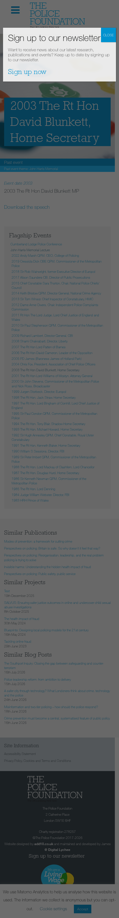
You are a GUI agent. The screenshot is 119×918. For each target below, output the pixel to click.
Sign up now (27, 71)
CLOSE (108, 35)
